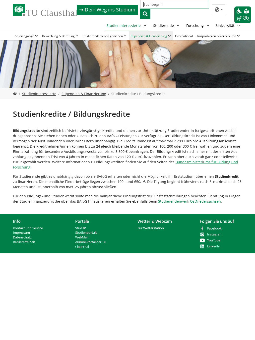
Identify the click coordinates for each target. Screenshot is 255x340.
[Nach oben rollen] (245, 330)
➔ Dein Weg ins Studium (107, 9)
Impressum (21, 232)
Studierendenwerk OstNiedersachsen (189, 201)
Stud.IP (80, 228)
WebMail (81, 237)
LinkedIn (213, 246)
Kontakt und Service (28, 228)
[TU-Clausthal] (45, 10)
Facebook (214, 228)
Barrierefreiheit (24, 242)
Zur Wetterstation (150, 228)
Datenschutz (22, 237)
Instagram (214, 234)
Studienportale (86, 232)
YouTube (213, 240)
